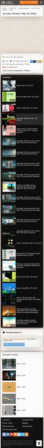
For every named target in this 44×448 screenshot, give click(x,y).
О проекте (6, 420)
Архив (5, 8)
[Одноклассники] (40, 61)
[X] (34, 61)
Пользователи (27, 426)
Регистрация (32, 2)
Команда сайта (27, 420)
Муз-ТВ (13, 8)
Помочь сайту (7, 423)
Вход (23, 2)
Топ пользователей (9, 429)
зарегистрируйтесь (18, 339)
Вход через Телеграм (15, 344)
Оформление (24, 8)
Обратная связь (8, 426)
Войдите (6, 339)
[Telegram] (37, 61)
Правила (25, 423)
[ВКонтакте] (31, 61)
